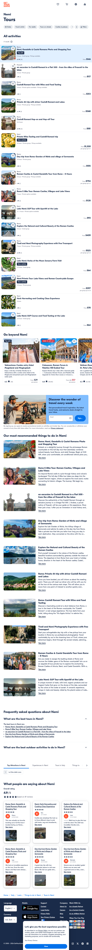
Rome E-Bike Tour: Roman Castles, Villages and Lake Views (28, 729)
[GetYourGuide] (7, 4)
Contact (43, 906)
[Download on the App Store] (30, 917)
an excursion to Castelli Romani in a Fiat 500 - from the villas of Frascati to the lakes (38, 732)
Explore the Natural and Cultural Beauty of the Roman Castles (29, 737)
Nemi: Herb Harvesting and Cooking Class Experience (45, 805)
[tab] (16, 765)
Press (62, 917)
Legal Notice (45, 910)
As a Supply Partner (76, 906)
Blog (61, 914)
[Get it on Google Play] (30, 908)
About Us (63, 906)
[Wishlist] (57, 4)
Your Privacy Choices (48, 917)
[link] (46, 53)
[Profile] (84, 4)
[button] (46, 53)
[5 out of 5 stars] (16, 812)
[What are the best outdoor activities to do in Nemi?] (85, 747)
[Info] (11, 42)
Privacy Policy (45, 914)
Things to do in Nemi (32, 895)
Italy (12, 895)
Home (6, 895)
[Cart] (66, 4)
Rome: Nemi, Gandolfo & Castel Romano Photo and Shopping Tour (31, 727)
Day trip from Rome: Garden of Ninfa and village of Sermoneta (29, 734)
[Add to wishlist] (13, 48)
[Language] (76, 4)
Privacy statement (57, 428)
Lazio (19, 895)
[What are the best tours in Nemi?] (85, 718)
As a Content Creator (76, 910)
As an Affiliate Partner (77, 914)
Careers (62, 910)
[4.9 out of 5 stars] (10, 796)
